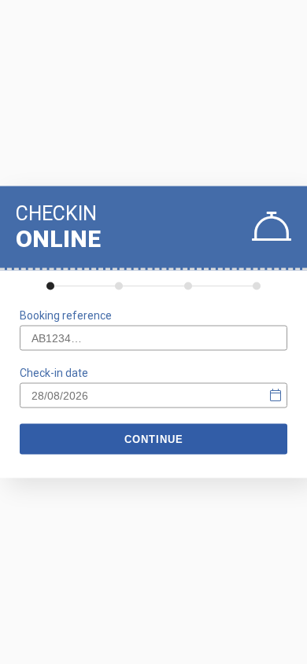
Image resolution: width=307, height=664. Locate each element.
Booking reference (66, 315)
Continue (153, 439)
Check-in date (54, 373)
